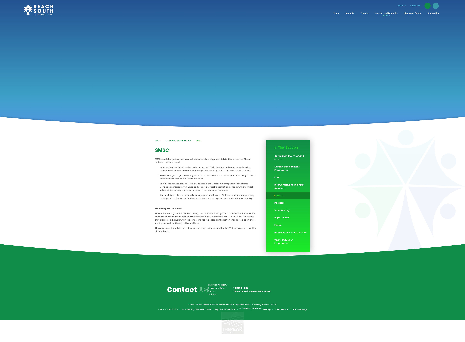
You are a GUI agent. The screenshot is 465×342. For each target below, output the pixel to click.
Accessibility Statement (250, 308)
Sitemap (267, 309)
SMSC (198, 141)
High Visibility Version (225, 309)
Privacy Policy (281, 309)
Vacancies (415, 6)
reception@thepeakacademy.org (252, 291)
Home (157, 141)
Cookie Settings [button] (299, 309)
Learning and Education (178, 141)
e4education (204, 309)
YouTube (402, 6)
